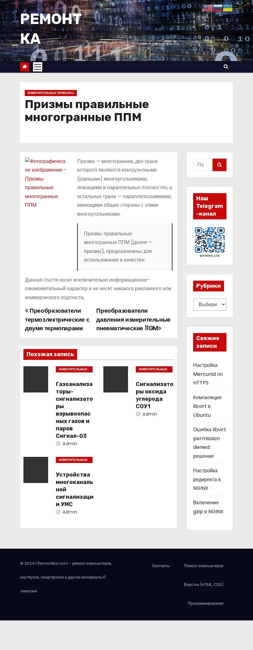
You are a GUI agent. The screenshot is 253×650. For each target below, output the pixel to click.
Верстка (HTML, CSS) (203, 584)
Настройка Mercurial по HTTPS (208, 374)
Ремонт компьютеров (203, 566)
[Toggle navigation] (37, 67)
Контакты (161, 566)
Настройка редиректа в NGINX (207, 479)
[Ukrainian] (228, 7)
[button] (226, 66)
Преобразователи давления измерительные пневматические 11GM (133, 319)
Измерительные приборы (51, 93)
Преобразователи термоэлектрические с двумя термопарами (57, 319)
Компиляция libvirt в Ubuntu (207, 406)
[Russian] (218, 7)
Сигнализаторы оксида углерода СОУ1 (154, 395)
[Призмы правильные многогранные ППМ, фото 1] (46, 183)
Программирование (205, 603)
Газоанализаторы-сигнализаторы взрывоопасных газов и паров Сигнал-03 (74, 410)
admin (69, 444)
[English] (208, 7)
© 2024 (27, 563)
